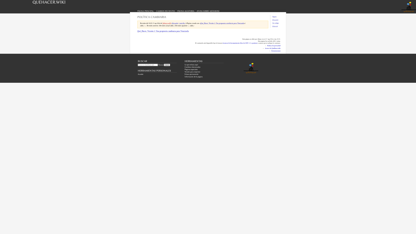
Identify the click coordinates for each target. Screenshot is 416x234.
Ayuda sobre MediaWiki (208, 11)
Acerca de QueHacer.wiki (272, 48)
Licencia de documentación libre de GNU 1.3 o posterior (240, 43)
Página (274, 16)
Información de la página (194, 77)
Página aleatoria (185, 11)
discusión (175, 23)
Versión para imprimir (192, 72)
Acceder (140, 74)
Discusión (275, 20)
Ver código (275, 23)
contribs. (182, 23)
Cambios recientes (165, 11)
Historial (275, 26)
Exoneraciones (275, 51)
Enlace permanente (191, 74)
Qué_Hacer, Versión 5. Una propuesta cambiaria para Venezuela (222, 23)
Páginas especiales (191, 69)
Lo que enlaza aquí (191, 65)
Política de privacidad (273, 45)
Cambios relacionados (192, 67)
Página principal (145, 11)
